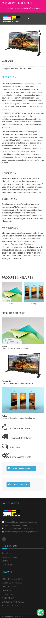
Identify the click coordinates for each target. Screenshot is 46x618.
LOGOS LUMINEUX (9, 594)
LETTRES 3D (7, 591)
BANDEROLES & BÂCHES (12, 579)
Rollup (4, 416)
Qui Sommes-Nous (9, 557)
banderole (29, 84)
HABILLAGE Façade (9, 587)
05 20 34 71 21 (25, 3)
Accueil (5, 553)
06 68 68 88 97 (8, 3)
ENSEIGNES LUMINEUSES (12, 583)
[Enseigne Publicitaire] (11, 19)
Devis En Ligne (7, 565)
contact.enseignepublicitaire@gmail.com (23, 8)
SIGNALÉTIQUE (8, 598)
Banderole (6, 381)
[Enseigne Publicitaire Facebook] (4, 539)
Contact (5, 561)
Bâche (4, 347)
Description (9, 77)
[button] (40, 34)
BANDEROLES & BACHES (21, 69)
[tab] (9, 77)
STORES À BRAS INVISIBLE (13, 602)
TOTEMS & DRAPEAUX (11, 606)
